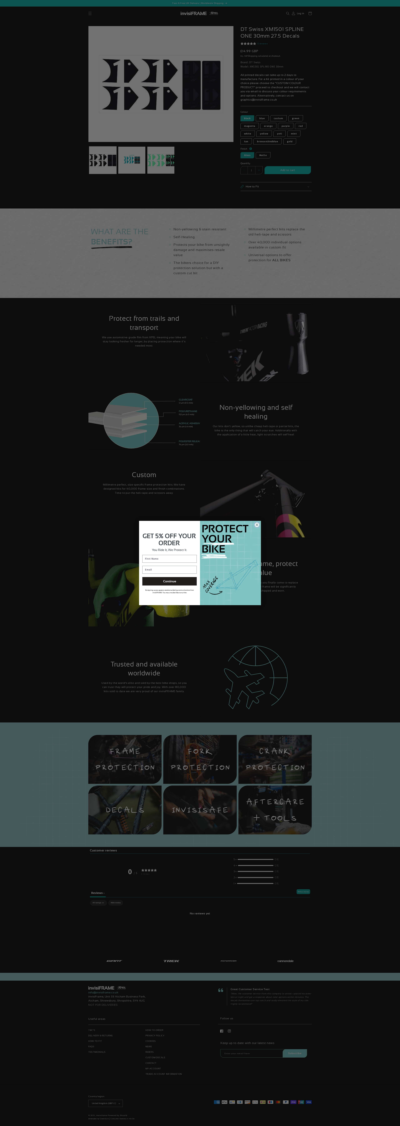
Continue (169, 581)
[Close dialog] (257, 525)
